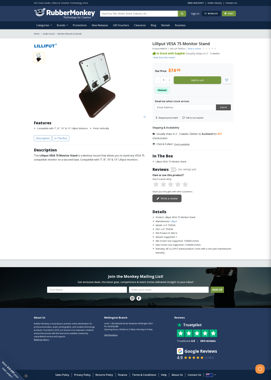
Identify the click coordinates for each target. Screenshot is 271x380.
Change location (159, 138)
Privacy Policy (82, 375)
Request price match (168, 117)
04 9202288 (113, 326)
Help (164, 375)
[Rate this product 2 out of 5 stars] (163, 184)
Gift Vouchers (121, 25)
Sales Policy (62, 375)
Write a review (194, 48)
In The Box (60, 138)
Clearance (140, 25)
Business (180, 25)
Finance (122, 375)
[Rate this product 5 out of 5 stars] (185, 184)
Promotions (80, 25)
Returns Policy (104, 375)
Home (37, 33)
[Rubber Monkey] (64, 18)
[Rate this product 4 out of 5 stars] (177, 184)
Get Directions (111, 335)
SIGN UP (217, 289)
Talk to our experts (195, 117)
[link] (132, 298)
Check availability (182, 144)
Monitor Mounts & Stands (70, 33)
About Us (177, 375)
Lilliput (173, 221)
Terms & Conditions (144, 375)
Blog (153, 25)
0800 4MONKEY (196, 2)
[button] (12, 367)
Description (43, 138)
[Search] (182, 14)
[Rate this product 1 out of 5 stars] (156, 184)
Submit (223, 107)
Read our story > (41, 339)
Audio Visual (48, 33)
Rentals (165, 25)
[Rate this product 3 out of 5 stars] (170, 184)
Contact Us (231, 2)
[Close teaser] (26, 375)
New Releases (100, 25)
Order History (215, 2)
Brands (61, 25)
